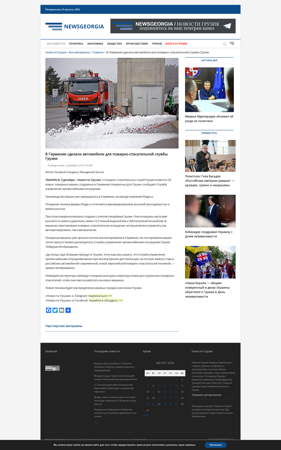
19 (159, 397)
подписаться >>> (100, 296)
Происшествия (137, 43)
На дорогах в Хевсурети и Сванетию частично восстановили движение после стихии (115, 413)
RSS (96, 422)
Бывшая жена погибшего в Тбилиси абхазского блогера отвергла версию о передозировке (114, 367)
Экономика (95, 43)
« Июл (146, 415)
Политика (76, 43)
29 (176, 404)
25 (153, 404)
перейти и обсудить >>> (106, 300)
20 (165, 397)
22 (176, 397)
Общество (114, 43)
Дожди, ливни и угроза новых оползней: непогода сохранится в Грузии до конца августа (115, 400)
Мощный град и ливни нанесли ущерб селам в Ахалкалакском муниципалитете (115, 377)
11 (153, 391)
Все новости (56, 43)
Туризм (157, 43)
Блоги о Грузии (176, 43)
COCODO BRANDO (138, 439)
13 (165, 391)
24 (147, 404)
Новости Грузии (54, 439)
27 (165, 404)
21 (170, 397)
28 (170, 404)
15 (176, 391)
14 (170, 391)
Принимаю (216, 444)
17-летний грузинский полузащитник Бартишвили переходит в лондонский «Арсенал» (114, 388)
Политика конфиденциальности (220, 439)
